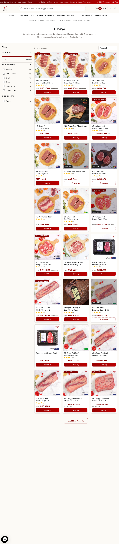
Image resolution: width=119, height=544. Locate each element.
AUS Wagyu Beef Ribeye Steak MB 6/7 (100, 218)
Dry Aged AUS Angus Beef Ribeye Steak (72, 309)
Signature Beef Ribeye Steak (46, 353)
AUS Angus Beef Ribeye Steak (75, 126)
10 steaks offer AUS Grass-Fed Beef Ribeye (72, 82)
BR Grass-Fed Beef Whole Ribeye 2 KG (71, 354)
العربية (104, 8)
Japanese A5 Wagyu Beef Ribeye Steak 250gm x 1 (73, 263)
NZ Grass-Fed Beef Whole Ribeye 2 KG (43, 309)
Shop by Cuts (8, 96)
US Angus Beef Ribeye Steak (75, 171)
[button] (4, 539)
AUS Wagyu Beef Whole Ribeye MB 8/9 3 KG (73, 399)
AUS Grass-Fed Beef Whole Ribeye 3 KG (100, 354)
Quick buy (47, 92)
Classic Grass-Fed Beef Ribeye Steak (99, 263)
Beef (11, 15)
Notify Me (77, 183)
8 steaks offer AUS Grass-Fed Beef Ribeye (44, 82)
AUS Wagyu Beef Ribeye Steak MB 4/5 (100, 127)
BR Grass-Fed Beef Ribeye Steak (71, 218)
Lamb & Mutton (25, 15)
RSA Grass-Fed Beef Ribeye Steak (99, 172)
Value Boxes (84, 15)
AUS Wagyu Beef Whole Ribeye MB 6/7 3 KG (101, 399)
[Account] (110, 8)
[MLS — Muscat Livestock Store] (4, 8)
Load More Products (76, 421)
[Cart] (115, 8)
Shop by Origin (8, 64)
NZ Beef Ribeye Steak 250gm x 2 (42, 172)
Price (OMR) (7, 52)
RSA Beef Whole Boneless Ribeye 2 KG (100, 309)
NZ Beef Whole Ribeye (44, 217)
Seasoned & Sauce (65, 15)
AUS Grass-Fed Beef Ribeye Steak (99, 82)
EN (100, 8)
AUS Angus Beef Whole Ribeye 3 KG (43, 399)
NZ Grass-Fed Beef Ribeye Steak (43, 127)
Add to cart (47, 183)
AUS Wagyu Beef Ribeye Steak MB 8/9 (43, 263)
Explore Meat (101, 15)
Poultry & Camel (44, 15)
